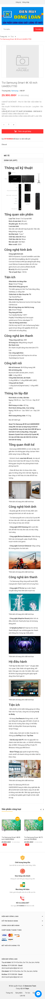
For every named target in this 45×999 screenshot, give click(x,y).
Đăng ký (18, 2)
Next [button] (43, 809)
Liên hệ (22, 996)
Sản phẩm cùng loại (11, 809)
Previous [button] (40, 809)
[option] (11, 832)
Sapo (27, 988)
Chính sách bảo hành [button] (11, 925)
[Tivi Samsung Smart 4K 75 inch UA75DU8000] (33, 825)
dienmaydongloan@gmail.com (12, 968)
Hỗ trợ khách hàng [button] (10, 921)
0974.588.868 (12, 965)
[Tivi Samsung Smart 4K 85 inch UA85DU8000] (11, 825)
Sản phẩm (18, 993)
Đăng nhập (25, 2)
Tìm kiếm (38, 29)
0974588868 (8, 139)
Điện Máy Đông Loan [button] (10, 916)
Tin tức (27, 993)
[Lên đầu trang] (41, 988)
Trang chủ (9, 993)
